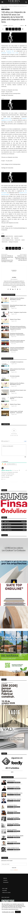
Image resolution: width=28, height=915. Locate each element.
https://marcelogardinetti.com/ (12, 832)
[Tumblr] (17, 288)
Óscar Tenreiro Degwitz (13, 817)
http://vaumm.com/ (10, 814)
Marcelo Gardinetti (12, 829)
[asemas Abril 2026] (14, 572)
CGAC (12, 238)
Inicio (2, 6)
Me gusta (24, 521)
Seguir (24, 524)
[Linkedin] (19, 29)
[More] (22, 29)
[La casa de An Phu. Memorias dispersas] (5, 399)
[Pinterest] (13, 29)
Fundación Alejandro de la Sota (9, 52)
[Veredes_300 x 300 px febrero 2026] (14, 642)
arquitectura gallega (6, 238)
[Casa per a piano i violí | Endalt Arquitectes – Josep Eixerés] (5, 413)
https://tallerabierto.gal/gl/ (11, 808)
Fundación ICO (10, 51)
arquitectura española (18, 236)
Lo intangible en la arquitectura (16, 362)
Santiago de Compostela (13, 241)
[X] (10, 29)
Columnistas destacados (7, 777)
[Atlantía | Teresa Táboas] (5, 321)
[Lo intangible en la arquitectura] (5, 364)
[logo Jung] (14, 496)
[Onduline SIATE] (14, 594)
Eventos (4, 679)
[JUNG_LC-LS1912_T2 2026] (14, 549)
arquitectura (4, 309)
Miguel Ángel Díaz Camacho (14, 799)
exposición (16, 238)
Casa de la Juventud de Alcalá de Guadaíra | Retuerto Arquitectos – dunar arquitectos (17, 349)
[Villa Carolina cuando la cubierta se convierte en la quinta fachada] (5, 342)
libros (3, 366)
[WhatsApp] (16, 29)
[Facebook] (7, 29)
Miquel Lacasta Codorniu (13, 787)
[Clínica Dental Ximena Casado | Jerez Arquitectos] (5, 307)
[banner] (14, 739)
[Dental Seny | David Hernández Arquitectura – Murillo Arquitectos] (5, 335)
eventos (5, 6)
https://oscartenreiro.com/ (11, 820)
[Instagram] (10, 288)
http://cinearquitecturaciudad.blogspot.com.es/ (14, 783)
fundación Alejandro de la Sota (7, 239)
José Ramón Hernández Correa (14, 793)
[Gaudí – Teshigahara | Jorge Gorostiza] (5, 314)
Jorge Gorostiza (11, 780)
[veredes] (2, 25)
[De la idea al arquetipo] (5, 378)
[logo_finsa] (14, 503)
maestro (23, 239)
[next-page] (4, 354)
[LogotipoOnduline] (14, 510)
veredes (5, 25)
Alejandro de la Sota (9, 236)
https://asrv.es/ (9, 826)
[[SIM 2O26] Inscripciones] (14, 693)
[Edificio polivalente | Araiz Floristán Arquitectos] (5, 371)
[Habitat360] (14, 617)
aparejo (3, 344)
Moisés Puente (4, 241)
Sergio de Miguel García (13, 848)
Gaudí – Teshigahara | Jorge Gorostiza (18, 312)
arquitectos (4, 316)
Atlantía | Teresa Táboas (15, 319)
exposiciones (7, 9)
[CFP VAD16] (14, 716)
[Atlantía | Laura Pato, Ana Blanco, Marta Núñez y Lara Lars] (5, 300)
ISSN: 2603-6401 (5, 897)
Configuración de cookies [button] (8, 912)
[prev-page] (2, 354)
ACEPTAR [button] (18, 911)
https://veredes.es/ (14, 279)
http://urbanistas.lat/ (10, 844)
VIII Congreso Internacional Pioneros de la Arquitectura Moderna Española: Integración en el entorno (18, 328)
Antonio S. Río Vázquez (13, 823)
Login (25, 441)
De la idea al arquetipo (15, 376)
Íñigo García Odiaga (12, 811)
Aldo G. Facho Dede (12, 841)
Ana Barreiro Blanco (12, 805)
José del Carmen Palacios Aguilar (15, 835)
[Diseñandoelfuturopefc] (14, 665)
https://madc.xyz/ (10, 802)
